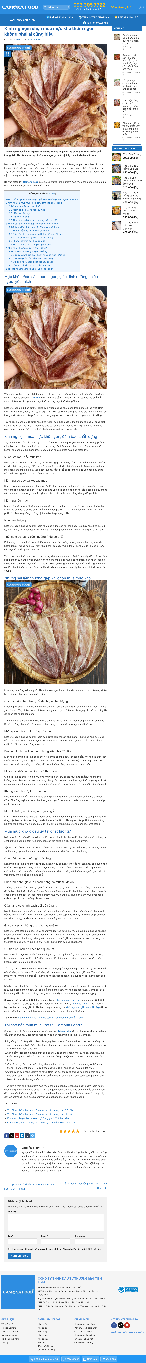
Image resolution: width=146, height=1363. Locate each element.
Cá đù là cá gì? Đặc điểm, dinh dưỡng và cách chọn (130, 39)
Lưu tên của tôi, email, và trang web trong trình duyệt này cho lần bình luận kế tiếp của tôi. (56, 1249)
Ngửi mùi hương (19, 216)
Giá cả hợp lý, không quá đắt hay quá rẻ (31, 261)
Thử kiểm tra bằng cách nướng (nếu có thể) (33, 220)
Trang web (80, 1236)
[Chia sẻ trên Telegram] (32, 1135)
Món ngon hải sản (9, 1335)
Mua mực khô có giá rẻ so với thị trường (31, 237)
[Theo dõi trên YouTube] (127, 1325)
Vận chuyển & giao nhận (85, 1328)
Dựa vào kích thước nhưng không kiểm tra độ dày (36, 234)
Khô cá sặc (43, 1331)
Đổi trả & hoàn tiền (83, 1331)
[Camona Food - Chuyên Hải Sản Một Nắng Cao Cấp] (20, 7)
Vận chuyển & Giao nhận (95, 17)
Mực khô (35, 397)
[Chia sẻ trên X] (11, 1135)
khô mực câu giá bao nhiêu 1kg (83, 1007)
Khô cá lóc (43, 1335)
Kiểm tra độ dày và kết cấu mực (27, 209)
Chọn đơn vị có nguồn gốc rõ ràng (28, 251)
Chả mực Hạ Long (46, 1349)
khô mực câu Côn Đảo (68, 1000)
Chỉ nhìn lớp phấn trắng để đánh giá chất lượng (34, 227)
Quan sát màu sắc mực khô (24, 206)
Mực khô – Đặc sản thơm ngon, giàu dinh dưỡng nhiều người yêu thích (42, 199)
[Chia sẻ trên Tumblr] (27, 1135)
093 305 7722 (89, 5)
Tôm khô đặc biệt (46, 1346)
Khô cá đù (42, 1324)
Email (44, 1236)
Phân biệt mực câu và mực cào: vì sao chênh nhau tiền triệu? (50, 1017)
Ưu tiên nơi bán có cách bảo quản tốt (29, 265)
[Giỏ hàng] (141, 7)
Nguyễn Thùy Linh (36, 40)
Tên (10, 1236)
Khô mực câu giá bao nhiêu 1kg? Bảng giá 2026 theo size (38, 1118)
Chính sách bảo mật (83, 1339)
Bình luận (13, 1211)
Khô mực (42, 1342)
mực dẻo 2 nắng (80, 1003)
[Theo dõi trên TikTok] (121, 1325)
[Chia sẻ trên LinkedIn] (22, 1135)
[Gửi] (67, 7)
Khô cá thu (43, 1339)
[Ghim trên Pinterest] (17, 1135)
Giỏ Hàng (111, 1358)
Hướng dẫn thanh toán (84, 1335)
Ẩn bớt (52, 194)
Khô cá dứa (43, 1328)
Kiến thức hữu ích (9, 1331)
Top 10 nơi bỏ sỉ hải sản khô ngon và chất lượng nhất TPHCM (40, 1110)
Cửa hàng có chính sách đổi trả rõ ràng (31, 258)
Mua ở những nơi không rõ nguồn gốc (30, 244)
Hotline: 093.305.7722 (46, 1358)
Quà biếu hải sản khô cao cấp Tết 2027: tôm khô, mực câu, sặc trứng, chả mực (130, 62)
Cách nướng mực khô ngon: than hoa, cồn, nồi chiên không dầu (41, 1122)
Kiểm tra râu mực (19, 213)
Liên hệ (4, 1342)
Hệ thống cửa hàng (97, 23)
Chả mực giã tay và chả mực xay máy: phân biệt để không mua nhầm (131, 129)
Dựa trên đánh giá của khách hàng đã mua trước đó (37, 255)
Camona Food (30, 181)
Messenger (73, 1358)
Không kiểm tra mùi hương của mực (29, 230)
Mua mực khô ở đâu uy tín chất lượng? (26, 248)
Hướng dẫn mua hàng (61, 17)
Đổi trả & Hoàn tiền (128, 17)
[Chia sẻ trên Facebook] (6, 1135)
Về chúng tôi (7, 1324)
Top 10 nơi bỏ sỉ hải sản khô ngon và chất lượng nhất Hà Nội (39, 1114)
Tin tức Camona (8, 1328)
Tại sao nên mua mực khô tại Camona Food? (29, 268)
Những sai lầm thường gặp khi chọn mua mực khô (32, 223)
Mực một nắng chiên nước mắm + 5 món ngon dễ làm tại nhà (130, 106)
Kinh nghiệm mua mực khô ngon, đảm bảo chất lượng (34, 202)
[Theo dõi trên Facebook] (114, 1325)
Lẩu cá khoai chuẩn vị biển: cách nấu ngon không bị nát (130, 84)
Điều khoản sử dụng (83, 1342)
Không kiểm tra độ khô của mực (27, 241)
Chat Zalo (92, 1358)
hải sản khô (64, 1031)
